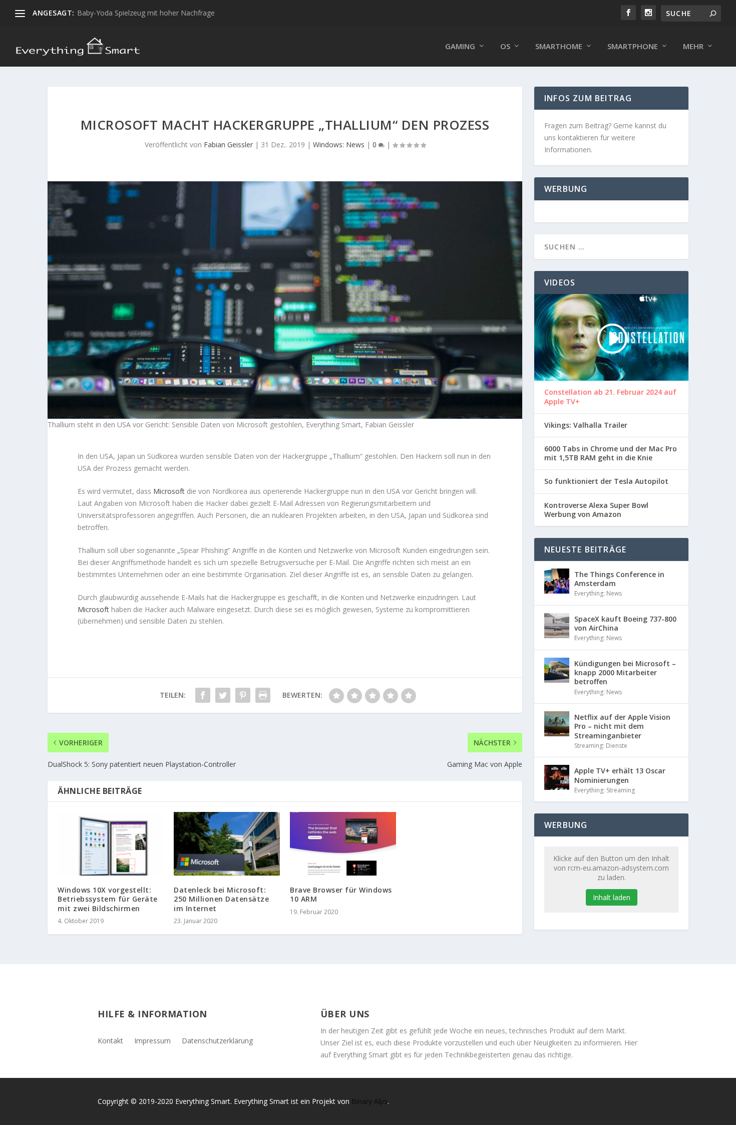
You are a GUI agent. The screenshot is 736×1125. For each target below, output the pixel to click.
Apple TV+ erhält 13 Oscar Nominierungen (619, 775)
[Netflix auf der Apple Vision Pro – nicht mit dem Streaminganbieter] (556, 723)
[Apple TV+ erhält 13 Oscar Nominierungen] (556, 777)
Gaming (460, 46)
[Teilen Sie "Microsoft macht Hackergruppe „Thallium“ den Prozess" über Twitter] (223, 695)
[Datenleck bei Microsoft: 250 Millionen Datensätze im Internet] (227, 844)
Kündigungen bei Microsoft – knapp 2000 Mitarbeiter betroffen (625, 672)
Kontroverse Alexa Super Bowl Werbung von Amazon (596, 510)
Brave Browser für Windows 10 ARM (341, 894)
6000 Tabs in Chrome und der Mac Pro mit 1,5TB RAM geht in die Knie (610, 453)
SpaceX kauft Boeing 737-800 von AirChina (625, 623)
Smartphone (632, 46)
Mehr (693, 46)
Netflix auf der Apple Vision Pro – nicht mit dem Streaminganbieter (622, 726)
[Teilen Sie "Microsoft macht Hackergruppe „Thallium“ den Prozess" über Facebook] (203, 695)
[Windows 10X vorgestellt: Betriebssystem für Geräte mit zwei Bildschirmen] (111, 844)
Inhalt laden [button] (611, 897)
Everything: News (598, 593)
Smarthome (558, 46)
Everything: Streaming (604, 790)
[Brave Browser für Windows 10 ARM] (343, 844)
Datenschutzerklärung (217, 1040)
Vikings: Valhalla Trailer (585, 425)
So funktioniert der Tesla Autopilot (606, 481)
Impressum (152, 1040)
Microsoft (169, 491)
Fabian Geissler (228, 144)
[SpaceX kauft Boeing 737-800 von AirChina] (556, 625)
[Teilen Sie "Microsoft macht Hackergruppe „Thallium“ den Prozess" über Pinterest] (243, 695)
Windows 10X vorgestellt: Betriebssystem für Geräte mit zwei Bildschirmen (108, 899)
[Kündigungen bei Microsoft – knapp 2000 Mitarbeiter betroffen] (556, 670)
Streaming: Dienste (600, 745)
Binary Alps (369, 1101)
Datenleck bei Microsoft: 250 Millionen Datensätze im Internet (221, 899)
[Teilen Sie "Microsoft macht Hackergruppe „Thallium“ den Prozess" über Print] (263, 695)
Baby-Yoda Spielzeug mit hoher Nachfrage (146, 13)
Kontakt (110, 1040)
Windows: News (338, 144)
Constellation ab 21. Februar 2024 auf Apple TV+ (610, 397)
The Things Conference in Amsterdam (619, 579)
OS (505, 46)
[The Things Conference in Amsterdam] (556, 581)
